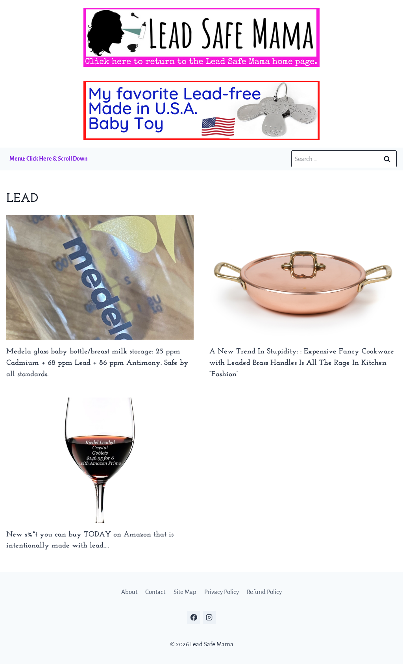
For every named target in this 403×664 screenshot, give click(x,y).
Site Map (185, 591)
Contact (155, 591)
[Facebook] (193, 617)
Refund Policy (264, 591)
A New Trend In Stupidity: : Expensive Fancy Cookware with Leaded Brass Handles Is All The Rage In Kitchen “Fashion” (301, 363)
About (129, 591)
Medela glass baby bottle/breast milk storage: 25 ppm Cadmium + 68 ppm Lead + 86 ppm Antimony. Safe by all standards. (97, 363)
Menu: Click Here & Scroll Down (48, 158)
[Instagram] (209, 617)
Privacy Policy (221, 591)
